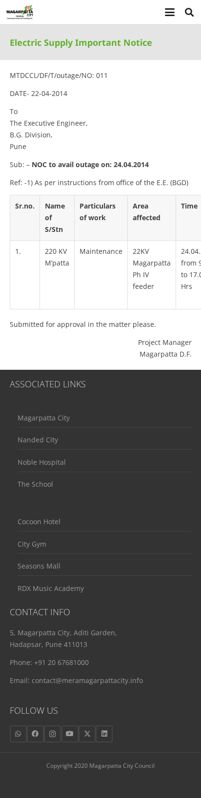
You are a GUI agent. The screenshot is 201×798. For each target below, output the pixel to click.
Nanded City (38, 439)
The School (35, 484)
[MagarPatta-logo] (19, 12)
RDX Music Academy (51, 588)
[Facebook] (35, 733)
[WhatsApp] (18, 733)
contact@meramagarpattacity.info (87, 680)
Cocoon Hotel (39, 521)
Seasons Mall (39, 565)
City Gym (32, 544)
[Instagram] (52, 733)
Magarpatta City (44, 417)
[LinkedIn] (104, 733)
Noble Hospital (42, 462)
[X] (87, 733)
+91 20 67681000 (61, 662)
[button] (170, 12)
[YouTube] (70, 733)
